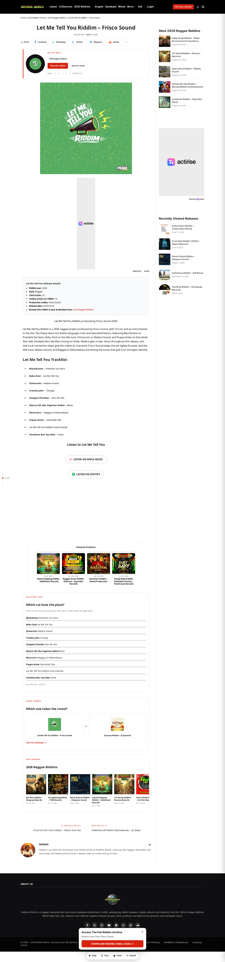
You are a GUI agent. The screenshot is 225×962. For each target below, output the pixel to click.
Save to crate (78, 65)
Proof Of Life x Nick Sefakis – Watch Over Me (57, 830)
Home (23, 17)
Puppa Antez (36, 419)
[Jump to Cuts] (3, 478)
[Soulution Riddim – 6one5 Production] (98, 562)
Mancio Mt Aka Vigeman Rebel (47, 405)
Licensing (196, 942)
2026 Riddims (82, 6)
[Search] (202, 6)
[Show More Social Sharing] (126, 42)
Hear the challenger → (36, 742)
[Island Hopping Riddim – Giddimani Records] (48, 562)
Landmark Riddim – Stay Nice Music (187, 100)
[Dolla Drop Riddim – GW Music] (164, 274)
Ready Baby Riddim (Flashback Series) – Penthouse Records (123, 581)
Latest (53, 6)
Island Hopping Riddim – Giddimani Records (48, 580)
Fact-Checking (153, 942)
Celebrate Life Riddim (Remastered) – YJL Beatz (116, 830)
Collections (66, 6)
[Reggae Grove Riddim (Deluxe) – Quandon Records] (73, 562)
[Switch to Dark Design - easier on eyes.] (198, 7)
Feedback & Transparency (176, 942)
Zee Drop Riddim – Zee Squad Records (187, 288)
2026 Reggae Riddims (57, 17)
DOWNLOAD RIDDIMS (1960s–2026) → (112, 943)
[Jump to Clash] (3, 484)
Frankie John (36, 390)
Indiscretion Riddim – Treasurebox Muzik (183, 227)
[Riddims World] (32, 7)
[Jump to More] (3, 487)
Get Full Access (183, 6)
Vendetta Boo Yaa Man (42, 434)
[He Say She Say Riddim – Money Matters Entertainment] (164, 87)
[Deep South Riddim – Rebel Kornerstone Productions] (164, 41)
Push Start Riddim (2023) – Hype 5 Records (186, 242)
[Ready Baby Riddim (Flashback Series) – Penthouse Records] (123, 562)
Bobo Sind (35, 375)
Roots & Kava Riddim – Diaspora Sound (183, 257)
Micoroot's (35, 412)
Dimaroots (35, 383)
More (130, 6)
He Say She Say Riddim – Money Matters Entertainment (187, 85)
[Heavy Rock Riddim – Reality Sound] (164, 71)
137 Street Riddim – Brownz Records (186, 55)
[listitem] (36, 789)
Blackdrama (36, 368)
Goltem (80, 35)
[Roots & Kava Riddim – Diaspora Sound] (164, 259)
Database (110, 6)
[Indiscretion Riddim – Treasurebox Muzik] (164, 229)
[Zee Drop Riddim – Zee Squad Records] (164, 290)
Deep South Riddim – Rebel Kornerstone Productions (186, 39)
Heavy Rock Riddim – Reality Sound (186, 70)
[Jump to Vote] (3, 481)
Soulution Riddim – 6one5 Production (98, 580)
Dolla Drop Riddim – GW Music (187, 273)
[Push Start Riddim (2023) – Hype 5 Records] (164, 244)
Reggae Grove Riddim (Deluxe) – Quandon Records (73, 581)
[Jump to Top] (3, 475)
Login (150, 6)
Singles (99, 6)
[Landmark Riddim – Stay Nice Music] (164, 102)
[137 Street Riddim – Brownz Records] (164, 56)
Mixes (122, 6)
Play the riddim (57, 65)
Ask (140, 6)
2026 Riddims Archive (37, 17)
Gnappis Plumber (39, 397)
